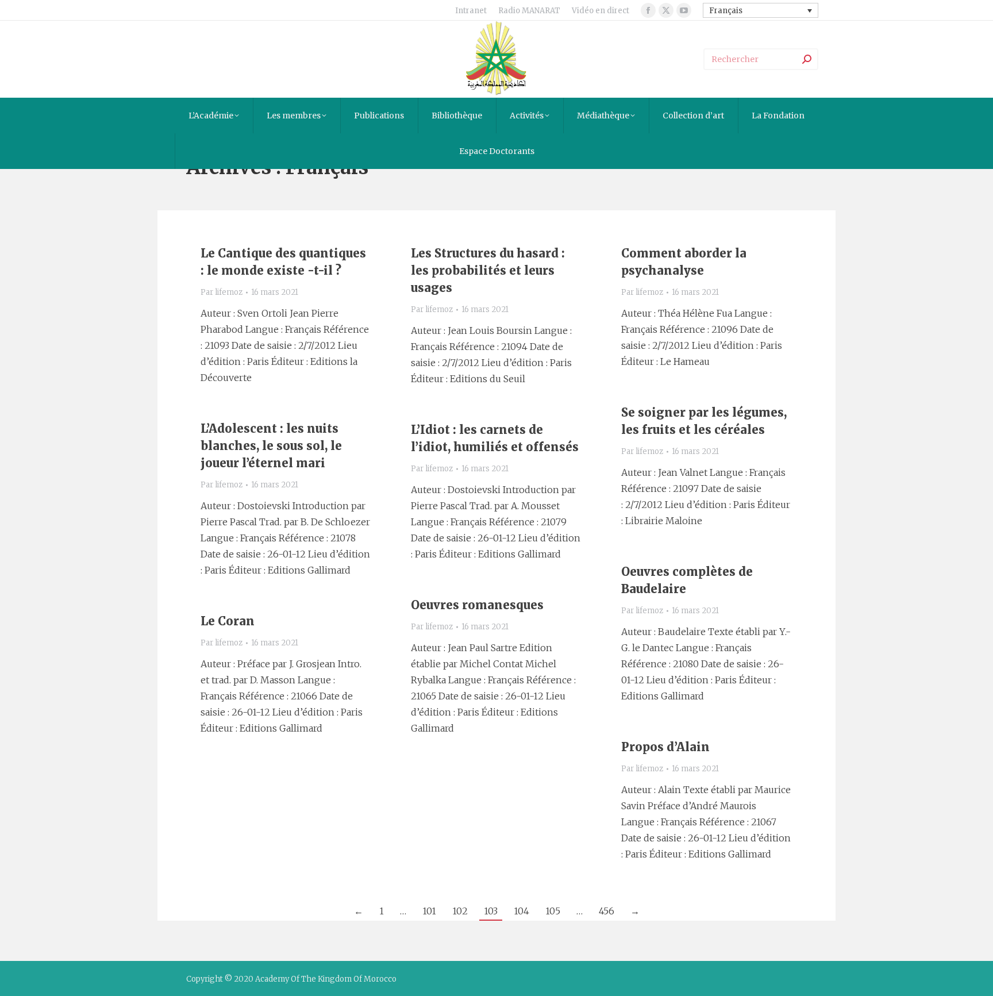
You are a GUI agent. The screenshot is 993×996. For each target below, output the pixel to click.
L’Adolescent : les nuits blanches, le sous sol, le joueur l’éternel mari (271, 445)
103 (491, 911)
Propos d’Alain (665, 747)
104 (521, 911)
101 (429, 911)
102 (460, 911)
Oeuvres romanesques (477, 605)
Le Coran (228, 621)
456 (606, 911)
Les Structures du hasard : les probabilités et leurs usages (488, 270)
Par (222, 292)
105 (552, 911)
